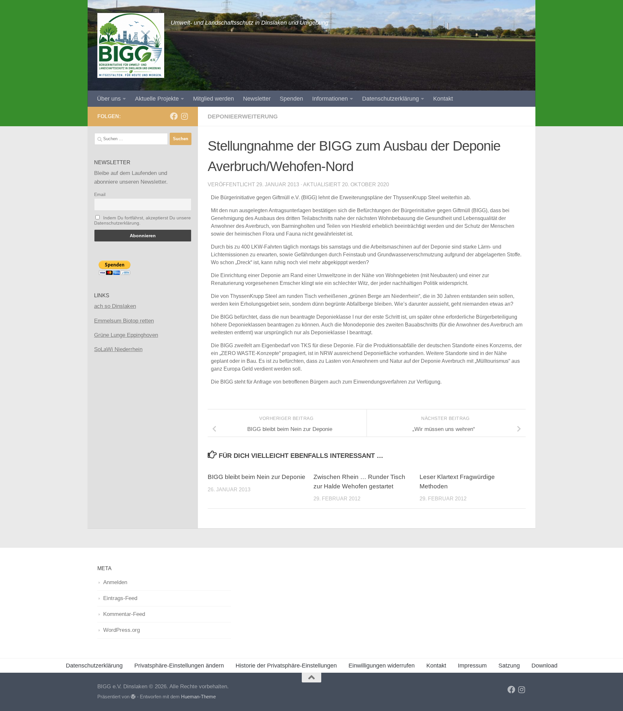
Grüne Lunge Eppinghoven (126, 335)
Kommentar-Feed (124, 614)
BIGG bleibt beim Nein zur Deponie (256, 476)
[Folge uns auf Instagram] (184, 116)
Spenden (291, 98)
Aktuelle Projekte (157, 98)
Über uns (109, 98)
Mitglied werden (213, 98)
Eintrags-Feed (120, 598)
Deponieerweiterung (243, 116)
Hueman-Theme (198, 696)
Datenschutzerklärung (390, 98)
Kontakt (443, 98)
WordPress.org (121, 630)
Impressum (472, 665)
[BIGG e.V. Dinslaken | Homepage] (130, 45)
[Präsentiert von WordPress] (133, 696)
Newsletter (257, 98)
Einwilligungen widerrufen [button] (381, 665)
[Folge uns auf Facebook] (174, 116)
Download (544, 665)
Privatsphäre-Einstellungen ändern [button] (179, 665)
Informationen (330, 98)
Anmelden (115, 582)
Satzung (509, 665)
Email (99, 194)
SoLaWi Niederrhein (118, 349)
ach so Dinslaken (115, 306)
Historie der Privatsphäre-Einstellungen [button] (286, 665)
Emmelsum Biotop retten (124, 321)
